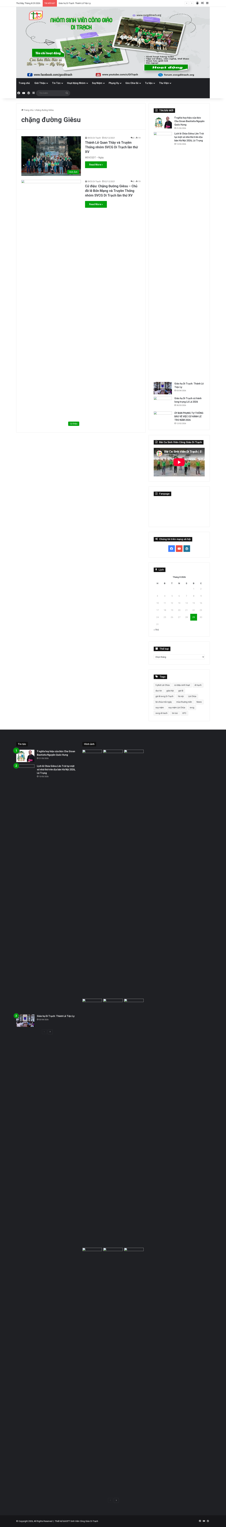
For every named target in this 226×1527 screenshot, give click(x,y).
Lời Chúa (192, 696)
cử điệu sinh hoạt (182, 685)
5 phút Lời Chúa (163, 685)
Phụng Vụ (114, 83)
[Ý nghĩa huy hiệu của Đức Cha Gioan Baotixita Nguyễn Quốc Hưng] (163, 122)
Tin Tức (56, 83)
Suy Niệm (97, 83)
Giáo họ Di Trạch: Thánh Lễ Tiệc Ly (55, 1016)
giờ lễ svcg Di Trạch (164, 696)
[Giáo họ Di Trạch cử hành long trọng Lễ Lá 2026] (163, 403)
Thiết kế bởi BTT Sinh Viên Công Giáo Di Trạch (76, 1521)
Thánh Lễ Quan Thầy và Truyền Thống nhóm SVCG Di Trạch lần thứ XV (111, 147)
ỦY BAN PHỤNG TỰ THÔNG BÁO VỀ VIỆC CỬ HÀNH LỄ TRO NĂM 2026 (188, 416)
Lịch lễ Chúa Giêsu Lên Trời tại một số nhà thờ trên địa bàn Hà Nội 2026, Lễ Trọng (189, 137)
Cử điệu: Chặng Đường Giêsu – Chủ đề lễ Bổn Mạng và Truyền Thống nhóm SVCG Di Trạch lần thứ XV (111, 190)
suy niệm (160, 707)
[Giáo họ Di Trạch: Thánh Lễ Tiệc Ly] (163, 388)
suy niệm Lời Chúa (176, 707)
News (199, 702)
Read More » (96, 164)
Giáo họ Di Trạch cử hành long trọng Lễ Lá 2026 (81, 3)
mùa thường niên (184, 702)
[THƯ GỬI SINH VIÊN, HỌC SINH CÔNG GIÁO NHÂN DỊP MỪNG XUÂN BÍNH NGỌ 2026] (134, 1122)
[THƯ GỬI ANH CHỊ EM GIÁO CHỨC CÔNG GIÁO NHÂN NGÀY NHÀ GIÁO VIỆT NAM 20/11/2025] (92, 1371)
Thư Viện (164, 83)
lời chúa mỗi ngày (164, 702)
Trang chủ (24, 83)
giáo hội (170, 691)
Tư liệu (149, 83)
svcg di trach (161, 713)
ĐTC (184, 713)
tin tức (175, 713)
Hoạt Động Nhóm (76, 83)
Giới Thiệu (39, 83)
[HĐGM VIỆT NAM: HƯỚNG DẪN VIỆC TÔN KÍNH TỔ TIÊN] (134, 1371)
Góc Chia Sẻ (131, 83)
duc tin (159, 691)
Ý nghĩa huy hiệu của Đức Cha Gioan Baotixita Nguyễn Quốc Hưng (189, 121)
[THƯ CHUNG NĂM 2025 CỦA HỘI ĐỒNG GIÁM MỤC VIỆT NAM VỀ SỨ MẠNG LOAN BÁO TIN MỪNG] (113, 1371)
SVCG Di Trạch (94, 138)
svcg (192, 707)
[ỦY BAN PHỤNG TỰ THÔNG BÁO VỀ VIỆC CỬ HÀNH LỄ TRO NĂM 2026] (163, 417)
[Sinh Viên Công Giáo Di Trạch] (113, 42)
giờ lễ (180, 691)
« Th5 (156, 630)
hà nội (181, 696)
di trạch (198, 685)
